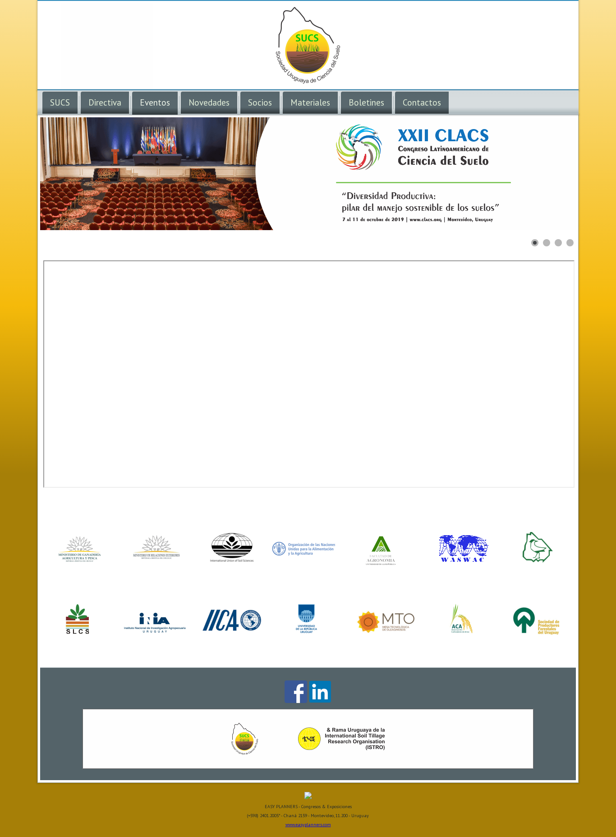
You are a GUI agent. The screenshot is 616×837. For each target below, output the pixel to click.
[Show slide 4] (570, 242)
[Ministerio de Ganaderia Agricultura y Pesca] (78, 559)
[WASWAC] (462, 559)
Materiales (310, 102)
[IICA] (231, 632)
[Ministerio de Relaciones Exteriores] (155, 559)
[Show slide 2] (546, 242)
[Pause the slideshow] (548, 174)
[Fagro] (382, 564)
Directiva (104, 102)
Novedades (209, 102)
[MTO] (385, 632)
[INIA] (155, 632)
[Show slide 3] (558, 242)
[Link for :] (308, 173)
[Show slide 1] (534, 242)
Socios (260, 102)
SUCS (60, 102)
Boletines (366, 102)
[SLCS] (78, 632)
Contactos (422, 102)
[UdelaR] (308, 632)
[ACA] (460, 632)
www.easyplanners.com (308, 825)
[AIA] (538, 559)
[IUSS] (232, 559)
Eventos (155, 102)
